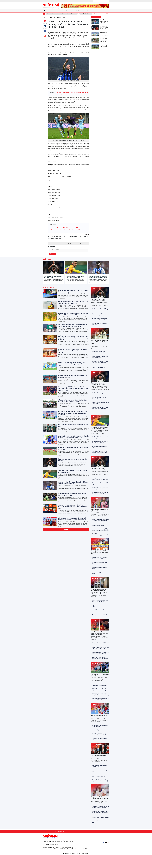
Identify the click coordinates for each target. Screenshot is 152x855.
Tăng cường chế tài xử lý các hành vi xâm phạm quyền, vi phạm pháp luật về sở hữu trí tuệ (69, 13)
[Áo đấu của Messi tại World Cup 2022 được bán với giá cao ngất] (100, 582)
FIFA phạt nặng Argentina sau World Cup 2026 (100, 675)
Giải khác (95, 498)
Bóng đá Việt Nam (61, 372)
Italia (59, 478)
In (82, 243)
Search (107, 1)
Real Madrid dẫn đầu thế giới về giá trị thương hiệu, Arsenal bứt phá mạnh (99, 342)
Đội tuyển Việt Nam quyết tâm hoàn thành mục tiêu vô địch (73, 448)
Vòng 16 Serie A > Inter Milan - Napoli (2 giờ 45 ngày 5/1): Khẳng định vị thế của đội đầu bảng (68, 229)
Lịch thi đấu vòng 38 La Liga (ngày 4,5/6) (99, 568)
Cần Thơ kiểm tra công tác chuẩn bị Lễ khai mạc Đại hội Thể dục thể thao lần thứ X (72, 400)
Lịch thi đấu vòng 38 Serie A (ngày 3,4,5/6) (99, 573)
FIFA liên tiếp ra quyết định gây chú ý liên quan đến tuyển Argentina (100, 699)
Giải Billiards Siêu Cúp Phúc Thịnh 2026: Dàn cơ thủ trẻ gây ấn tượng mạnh (73, 291)
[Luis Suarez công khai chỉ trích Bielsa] (100, 748)
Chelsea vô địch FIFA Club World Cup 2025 (100, 821)
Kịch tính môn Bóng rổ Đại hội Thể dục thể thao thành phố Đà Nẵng (72, 376)
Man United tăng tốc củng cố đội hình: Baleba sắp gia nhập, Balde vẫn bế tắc (98, 277)
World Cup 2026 (97, 663)
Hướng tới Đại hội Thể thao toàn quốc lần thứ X (65, 421)
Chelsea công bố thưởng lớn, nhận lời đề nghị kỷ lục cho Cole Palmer (99, 797)
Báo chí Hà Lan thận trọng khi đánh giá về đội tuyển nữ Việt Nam (100, 601)
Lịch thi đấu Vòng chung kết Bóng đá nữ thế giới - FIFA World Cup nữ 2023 (99, 552)
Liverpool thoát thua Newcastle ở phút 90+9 (99, 324)
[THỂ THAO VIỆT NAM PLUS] (51, 5)
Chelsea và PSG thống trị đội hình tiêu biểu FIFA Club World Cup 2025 (100, 807)
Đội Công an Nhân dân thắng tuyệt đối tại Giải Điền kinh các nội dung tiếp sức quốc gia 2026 (72, 519)
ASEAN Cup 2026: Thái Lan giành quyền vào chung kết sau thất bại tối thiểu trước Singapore (100, 529)
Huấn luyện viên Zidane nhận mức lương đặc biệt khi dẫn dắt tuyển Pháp (100, 694)
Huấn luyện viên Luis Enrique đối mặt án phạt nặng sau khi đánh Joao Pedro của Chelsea (100, 812)
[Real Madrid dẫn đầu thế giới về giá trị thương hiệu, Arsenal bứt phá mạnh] (100, 333)
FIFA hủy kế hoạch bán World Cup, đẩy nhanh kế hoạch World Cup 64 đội (100, 689)
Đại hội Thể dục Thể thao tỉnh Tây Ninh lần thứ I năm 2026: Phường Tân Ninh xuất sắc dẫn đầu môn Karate (73, 413)
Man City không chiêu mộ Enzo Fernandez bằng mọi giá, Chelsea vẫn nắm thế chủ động (100, 534)
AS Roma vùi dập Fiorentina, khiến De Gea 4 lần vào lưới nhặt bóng (76, 277)
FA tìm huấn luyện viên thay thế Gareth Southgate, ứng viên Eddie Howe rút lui (99, 734)
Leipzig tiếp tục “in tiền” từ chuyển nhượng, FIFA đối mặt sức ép (100, 366)
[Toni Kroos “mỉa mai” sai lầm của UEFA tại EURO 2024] (100, 708)
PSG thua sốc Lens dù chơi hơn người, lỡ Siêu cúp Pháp (100, 403)
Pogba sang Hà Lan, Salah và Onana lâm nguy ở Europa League (100, 524)
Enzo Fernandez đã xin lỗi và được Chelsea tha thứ (99, 766)
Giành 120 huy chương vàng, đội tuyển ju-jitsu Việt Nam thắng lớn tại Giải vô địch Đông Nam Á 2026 (72, 506)
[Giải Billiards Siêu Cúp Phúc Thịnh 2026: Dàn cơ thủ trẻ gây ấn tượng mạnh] (50, 293)
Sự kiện (59, 332)
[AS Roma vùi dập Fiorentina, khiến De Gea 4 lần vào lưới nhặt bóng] (76, 267)
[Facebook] (103, 842)
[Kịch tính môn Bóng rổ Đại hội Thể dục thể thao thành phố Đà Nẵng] (50, 379)
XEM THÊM (66, 529)
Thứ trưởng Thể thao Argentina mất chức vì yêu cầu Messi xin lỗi (100, 775)
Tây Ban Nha (96, 457)
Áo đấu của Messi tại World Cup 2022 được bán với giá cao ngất (99, 589)
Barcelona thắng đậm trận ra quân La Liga (100, 483)
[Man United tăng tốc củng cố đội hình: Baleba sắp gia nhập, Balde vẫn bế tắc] (98, 267)
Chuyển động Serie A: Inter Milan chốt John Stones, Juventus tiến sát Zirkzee (99, 452)
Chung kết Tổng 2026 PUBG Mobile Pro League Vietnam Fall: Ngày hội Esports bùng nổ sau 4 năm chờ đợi (73, 350)
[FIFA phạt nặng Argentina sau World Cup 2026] (100, 667)
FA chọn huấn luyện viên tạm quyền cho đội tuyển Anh (100, 726)
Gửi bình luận (53, 253)
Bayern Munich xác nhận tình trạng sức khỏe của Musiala (100, 357)
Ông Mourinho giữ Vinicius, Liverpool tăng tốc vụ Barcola (53, 277)
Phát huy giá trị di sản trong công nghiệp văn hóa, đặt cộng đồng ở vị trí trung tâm (73, 302)
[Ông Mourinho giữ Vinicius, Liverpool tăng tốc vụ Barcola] (53, 267)
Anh (58, 467)
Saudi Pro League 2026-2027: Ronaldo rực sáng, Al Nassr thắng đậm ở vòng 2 (100, 520)
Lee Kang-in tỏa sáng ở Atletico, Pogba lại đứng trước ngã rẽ (99, 398)
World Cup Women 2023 (99, 621)
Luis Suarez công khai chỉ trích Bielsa (98, 756)
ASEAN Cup (60, 432)
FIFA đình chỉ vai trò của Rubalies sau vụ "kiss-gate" (100, 643)
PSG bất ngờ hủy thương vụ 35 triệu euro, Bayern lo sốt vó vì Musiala (100, 362)
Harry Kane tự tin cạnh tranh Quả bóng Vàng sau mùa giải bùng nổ (99, 352)
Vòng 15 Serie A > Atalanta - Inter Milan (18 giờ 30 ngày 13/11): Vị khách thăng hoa (66, 227)
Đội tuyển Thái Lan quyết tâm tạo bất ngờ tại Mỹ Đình (73, 425)
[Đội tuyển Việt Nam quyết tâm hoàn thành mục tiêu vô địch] (50, 451)
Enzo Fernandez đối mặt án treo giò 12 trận (100, 770)
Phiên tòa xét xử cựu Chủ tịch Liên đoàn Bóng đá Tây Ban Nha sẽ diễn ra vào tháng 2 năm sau (99, 633)
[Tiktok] (106, 842)
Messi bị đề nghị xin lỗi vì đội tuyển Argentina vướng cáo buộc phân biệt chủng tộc (100, 780)
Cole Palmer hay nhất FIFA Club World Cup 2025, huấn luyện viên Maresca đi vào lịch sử (100, 816)
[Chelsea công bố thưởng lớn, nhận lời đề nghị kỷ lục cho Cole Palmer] (100, 789)
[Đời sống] (85, 6)
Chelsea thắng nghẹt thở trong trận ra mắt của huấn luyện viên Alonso (72, 494)
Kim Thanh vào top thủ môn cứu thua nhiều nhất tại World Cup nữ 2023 (100, 648)
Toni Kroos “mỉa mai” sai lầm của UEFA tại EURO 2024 (99, 716)
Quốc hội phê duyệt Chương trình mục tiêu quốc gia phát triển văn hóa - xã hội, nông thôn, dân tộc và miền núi (73, 337)
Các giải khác (60, 444)
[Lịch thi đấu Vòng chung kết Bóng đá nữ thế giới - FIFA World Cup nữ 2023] (100, 543)
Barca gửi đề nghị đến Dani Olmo (99, 730)
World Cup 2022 (97, 578)
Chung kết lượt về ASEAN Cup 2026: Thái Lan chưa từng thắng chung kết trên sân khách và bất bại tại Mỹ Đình (73, 388)
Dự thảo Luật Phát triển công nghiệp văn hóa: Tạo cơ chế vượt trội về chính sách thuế (73, 314)
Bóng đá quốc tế (46, 273)
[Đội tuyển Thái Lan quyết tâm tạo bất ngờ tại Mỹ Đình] (50, 428)
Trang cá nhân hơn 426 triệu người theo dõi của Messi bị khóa (99, 615)
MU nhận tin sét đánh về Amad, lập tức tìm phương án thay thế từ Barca (100, 319)
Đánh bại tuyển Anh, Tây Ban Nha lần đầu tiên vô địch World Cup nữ (100, 653)
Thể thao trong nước (61, 298)
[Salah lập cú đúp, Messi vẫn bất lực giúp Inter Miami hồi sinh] (100, 502)
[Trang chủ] (44, 10)
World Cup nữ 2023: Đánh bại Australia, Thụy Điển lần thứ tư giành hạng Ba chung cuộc (100, 658)
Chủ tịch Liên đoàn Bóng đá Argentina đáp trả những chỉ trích (99, 684)
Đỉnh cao (59, 514)
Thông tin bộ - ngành (61, 309)
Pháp (93, 372)
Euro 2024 (95, 704)
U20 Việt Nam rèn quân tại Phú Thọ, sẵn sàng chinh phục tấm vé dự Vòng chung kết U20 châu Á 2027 (73, 363)
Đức (93, 329)
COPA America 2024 (98, 744)
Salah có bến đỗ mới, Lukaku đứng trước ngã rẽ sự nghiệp (99, 447)
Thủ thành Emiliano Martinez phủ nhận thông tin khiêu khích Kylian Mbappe (99, 610)
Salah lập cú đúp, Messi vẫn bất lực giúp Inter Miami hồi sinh (99, 510)
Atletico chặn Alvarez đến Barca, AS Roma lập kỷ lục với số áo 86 (100, 442)
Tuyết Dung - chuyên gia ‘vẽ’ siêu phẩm (99, 605)
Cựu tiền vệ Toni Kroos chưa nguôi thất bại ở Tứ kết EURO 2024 (99, 739)
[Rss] (108, 842)
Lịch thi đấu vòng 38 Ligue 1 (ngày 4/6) (99, 563)
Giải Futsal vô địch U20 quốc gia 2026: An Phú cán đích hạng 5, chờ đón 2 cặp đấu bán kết (73, 437)
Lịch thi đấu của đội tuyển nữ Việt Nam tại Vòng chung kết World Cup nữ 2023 (100, 558)
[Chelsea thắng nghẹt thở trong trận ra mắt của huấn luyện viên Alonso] (50, 497)
